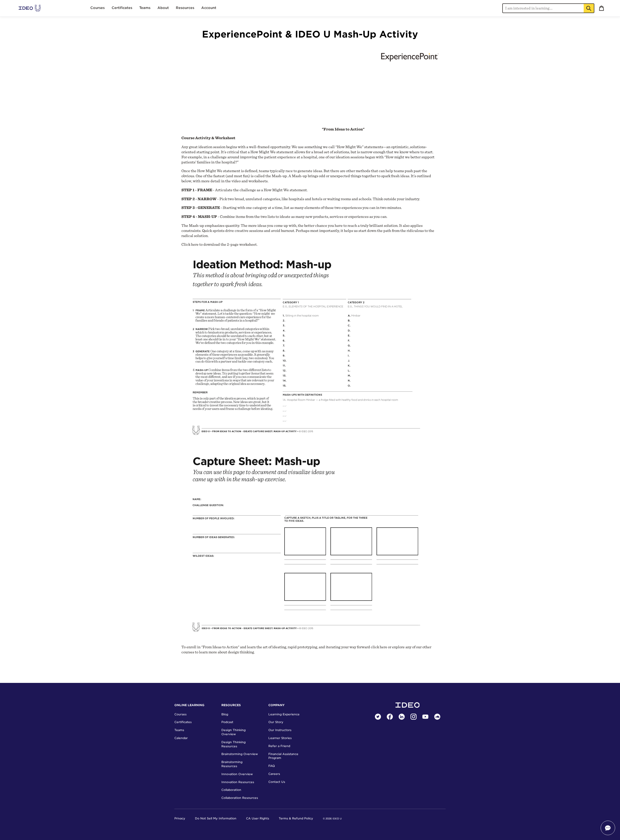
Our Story (275, 722)
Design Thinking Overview (233, 732)
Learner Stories (280, 738)
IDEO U (337, 818)
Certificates (183, 722)
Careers (274, 774)
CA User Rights (257, 818)
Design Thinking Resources (233, 744)
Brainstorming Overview (239, 754)
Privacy (179, 818)
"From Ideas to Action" (343, 129)
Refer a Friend (279, 746)
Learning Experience (284, 714)
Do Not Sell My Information (215, 818)
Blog (224, 714)
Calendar (181, 738)
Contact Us (276, 782)
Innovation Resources (237, 782)
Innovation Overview (237, 774)
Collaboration (231, 790)
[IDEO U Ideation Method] (305, 441)
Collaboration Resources (239, 798)
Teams (179, 730)
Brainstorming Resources (231, 764)
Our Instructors (279, 730)
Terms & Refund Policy (296, 818)
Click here (190, 244)
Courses (180, 714)
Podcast (227, 722)
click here (379, 647)
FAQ (271, 766)
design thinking (241, 652)
